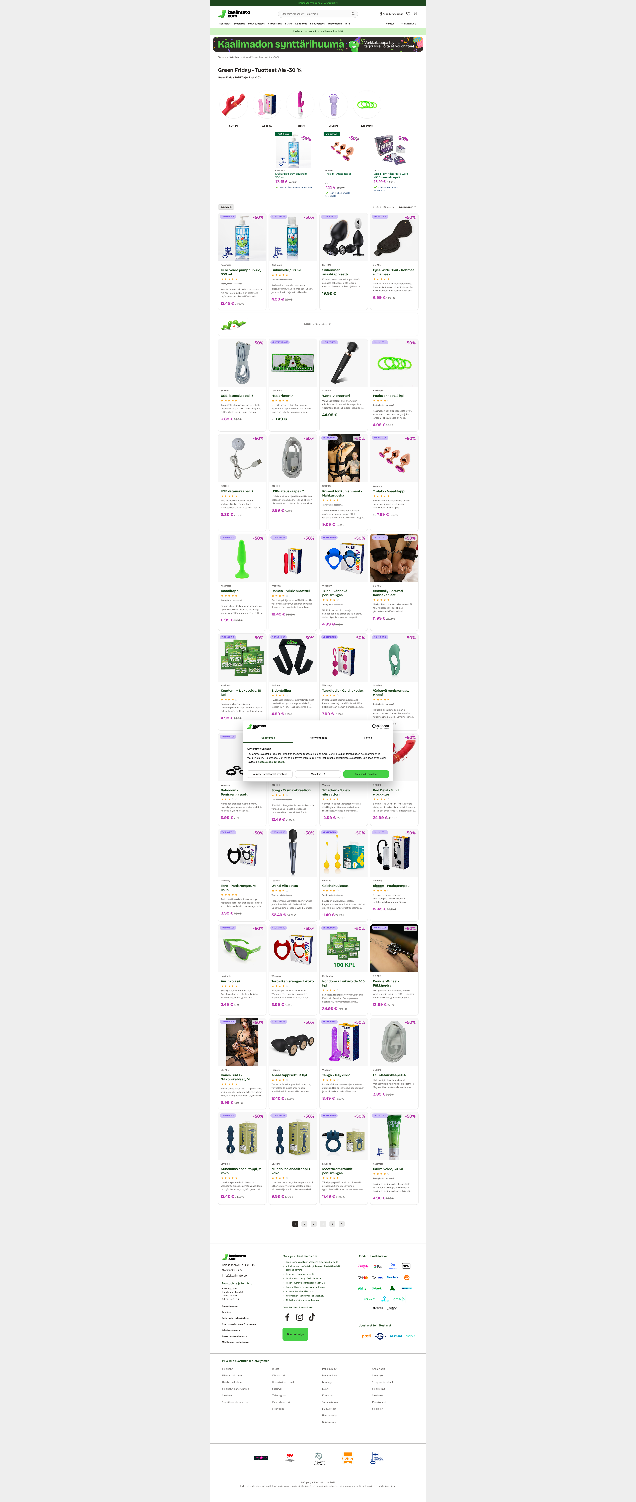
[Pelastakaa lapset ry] (261, 1458)
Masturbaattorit (281, 1402)
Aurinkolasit (231, 981)
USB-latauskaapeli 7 (288, 491)
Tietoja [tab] (368, 737)
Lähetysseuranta (231, 1330)
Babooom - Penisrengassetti (235, 792)
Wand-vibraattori (336, 396)
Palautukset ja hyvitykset (235, 1318)
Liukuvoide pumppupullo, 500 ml (241, 272)
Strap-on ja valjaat (382, 1382)
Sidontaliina (281, 691)
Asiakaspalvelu (408, 23)
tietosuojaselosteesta (271, 761)
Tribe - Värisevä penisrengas (334, 593)
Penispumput (330, 1368)
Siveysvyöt (378, 1375)
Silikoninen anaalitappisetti (335, 272)
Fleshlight (278, 1408)
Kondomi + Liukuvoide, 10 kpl (241, 693)
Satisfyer (277, 1388)
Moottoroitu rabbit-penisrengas (337, 1171)
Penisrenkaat (329, 1375)
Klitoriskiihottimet (283, 1382)
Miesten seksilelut (232, 1375)
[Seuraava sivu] (342, 1224)
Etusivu (222, 57)
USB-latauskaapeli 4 (389, 1075)
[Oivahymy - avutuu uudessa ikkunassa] (348, 1458)
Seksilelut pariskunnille (235, 1388)
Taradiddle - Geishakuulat (343, 691)
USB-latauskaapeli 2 (237, 491)
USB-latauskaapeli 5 (237, 396)
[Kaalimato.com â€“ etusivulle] (234, 1257)
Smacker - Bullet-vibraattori (336, 792)
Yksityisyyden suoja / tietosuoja (239, 1324)
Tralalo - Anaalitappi (389, 491)
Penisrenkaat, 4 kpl (388, 396)
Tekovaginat (279, 1395)
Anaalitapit (378, 1368)
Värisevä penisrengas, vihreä (391, 693)
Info (347, 23)
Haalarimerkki (283, 396)
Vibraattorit (275, 23)
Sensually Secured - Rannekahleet (389, 593)
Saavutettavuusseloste (234, 1336)
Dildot (275, 1368)
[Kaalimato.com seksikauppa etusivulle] (246, 14)
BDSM (288, 23)
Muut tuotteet (256, 23)
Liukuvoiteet (317, 23)
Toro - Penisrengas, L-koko (293, 981)
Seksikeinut (378, 1388)
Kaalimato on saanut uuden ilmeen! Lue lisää (318, 31)
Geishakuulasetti (336, 886)
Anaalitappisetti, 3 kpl (289, 1075)
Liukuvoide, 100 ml (286, 270)
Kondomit (301, 23)
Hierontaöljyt (330, 1415)
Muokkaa (316, 774)
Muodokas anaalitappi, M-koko (242, 1171)
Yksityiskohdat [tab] (318, 737)
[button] (353, 13)
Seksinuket (378, 1395)
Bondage (327, 1382)
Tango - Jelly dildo (336, 1075)
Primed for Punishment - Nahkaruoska (342, 493)
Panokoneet (379, 1402)
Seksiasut (239, 23)
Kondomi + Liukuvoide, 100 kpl (343, 983)
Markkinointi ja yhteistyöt (236, 1342)
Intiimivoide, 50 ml (388, 1169)
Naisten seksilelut (232, 1382)
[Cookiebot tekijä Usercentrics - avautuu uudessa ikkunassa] (374, 726)
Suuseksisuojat (330, 1402)
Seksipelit (377, 1408)
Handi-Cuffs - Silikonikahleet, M (235, 1077)
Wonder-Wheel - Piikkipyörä (386, 983)
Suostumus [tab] (268, 737)
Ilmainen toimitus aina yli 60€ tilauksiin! (318, 2)
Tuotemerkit (335, 23)
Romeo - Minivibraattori (291, 591)
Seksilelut (224, 23)
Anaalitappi (230, 591)
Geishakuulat (329, 1422)
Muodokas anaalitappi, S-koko (292, 1171)
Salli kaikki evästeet (366, 774)
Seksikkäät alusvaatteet (235, 1402)
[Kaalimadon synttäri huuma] (318, 44)
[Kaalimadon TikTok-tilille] (312, 1317)
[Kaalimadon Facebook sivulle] (287, 1317)
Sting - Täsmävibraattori (291, 790)
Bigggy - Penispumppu (391, 886)
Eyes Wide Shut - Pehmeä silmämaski (394, 272)
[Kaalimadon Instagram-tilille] (299, 1317)
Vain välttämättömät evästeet (270, 774)
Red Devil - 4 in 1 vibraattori (386, 792)
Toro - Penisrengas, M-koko (239, 888)
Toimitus (389, 23)
